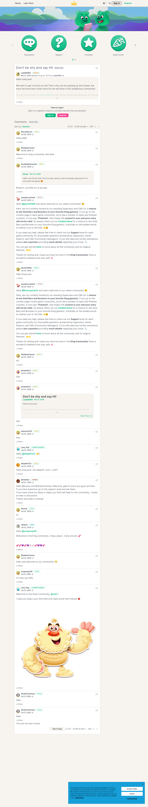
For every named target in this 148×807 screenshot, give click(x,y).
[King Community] (74, 3)
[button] (18, 74)
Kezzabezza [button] (26, 132)
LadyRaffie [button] (26, 73)
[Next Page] (95, 126)
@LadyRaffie (46, 95)
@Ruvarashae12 (30, 290)
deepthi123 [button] (26, 463)
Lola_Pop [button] (25, 447)
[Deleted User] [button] (28, 148)
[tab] (73, 59)
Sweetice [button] (25, 480)
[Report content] (97, 68)
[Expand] (57, 98)
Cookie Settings (132, 798)
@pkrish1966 (28, 204)
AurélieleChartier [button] (29, 164)
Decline (132, 794)
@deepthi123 (28, 453)
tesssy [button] (24, 508)
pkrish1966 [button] (26, 268)
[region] (106, 793)
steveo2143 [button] (26, 431)
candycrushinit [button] (28, 197)
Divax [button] (25, 174)
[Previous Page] (87, 126)
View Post (84, 416)
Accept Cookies (132, 789)
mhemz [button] (24, 525)
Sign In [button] (50, 115)
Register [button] (63, 115)
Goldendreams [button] (28, 354)
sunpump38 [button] (26, 571)
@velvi (54, 594)
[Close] (142, 784)
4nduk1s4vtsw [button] (28, 694)
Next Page (57, 729)
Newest (25, 126)
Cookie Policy (79, 798)
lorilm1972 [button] (26, 370)
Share (19, 102)
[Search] (110, 3)
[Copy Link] (63, 75)
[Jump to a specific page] (98, 126)
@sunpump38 (29, 531)
